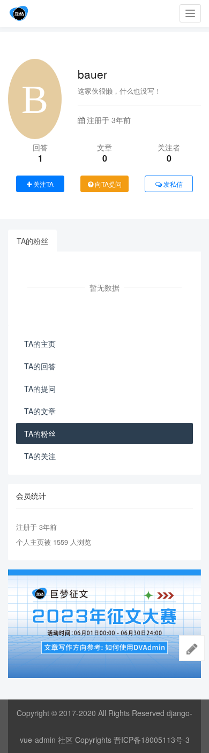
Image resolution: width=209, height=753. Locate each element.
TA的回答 (40, 366)
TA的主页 (40, 343)
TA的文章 (40, 411)
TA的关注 (40, 456)
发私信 (172, 183)
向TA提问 (107, 183)
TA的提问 (40, 388)
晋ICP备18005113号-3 (152, 739)
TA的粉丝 (32, 240)
